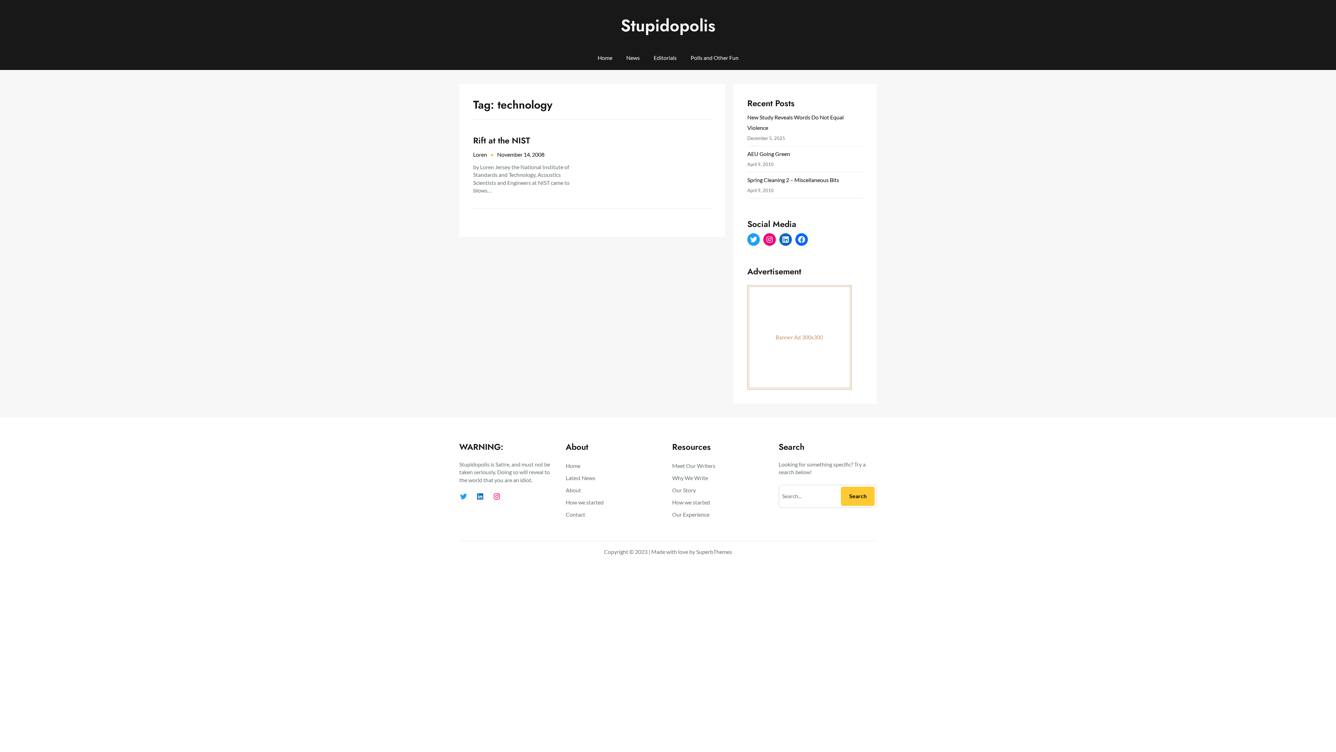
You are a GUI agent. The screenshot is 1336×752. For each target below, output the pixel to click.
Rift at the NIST (501, 140)
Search (858, 496)
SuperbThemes (714, 551)
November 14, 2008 (520, 154)
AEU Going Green (768, 153)
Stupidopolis (668, 26)
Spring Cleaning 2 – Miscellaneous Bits (793, 180)
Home (605, 57)
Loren (480, 154)
